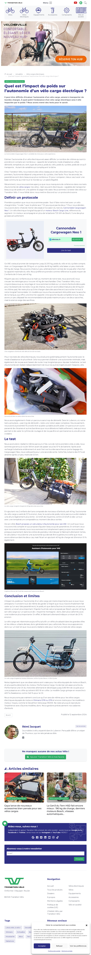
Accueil (9, 74)
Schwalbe (21, 932)
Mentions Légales (66, 951)
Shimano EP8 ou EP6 (42, 700)
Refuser (59, 946)
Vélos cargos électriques (35, 74)
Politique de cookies (54, 951)
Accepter (42, 946)
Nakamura (10, 941)
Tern (28, 936)
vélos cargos (24, 187)
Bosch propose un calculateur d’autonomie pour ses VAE (41, 524)
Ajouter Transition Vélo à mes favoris (47, 757)
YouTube (56, 833)
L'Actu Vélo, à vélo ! (13, 927)
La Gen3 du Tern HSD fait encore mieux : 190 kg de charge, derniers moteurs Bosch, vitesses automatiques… (23, 809)
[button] (86, 925)
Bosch (8, 715)
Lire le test (66, 250)
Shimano (9, 932)
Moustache (10, 936)
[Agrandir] (84, 109)
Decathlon (29, 927)
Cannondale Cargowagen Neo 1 (66, 230)
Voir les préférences (78, 946)
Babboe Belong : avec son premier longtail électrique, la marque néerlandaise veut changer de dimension (66, 809)
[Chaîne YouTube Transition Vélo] (75, 3)
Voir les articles (80, 726)
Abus (21, 936)
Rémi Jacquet (31, 726)
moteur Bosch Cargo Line (57, 210)
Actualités (19, 74)
